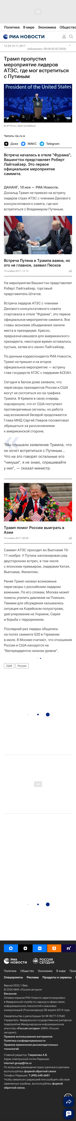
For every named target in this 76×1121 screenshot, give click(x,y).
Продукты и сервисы (57, 977)
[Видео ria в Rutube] (69, 948)
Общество (27, 971)
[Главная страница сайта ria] (23, 36)
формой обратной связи (40, 1071)
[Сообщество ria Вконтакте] (40, 948)
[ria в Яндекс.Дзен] (25, 948)
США (9, 665)
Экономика (45, 971)
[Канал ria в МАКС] (11, 948)
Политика (10, 971)
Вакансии (10, 993)
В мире (61, 971)
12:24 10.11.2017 (15, 45)
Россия (22, 665)
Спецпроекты (13, 977)
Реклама (33, 977)
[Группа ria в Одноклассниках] (54, 948)
